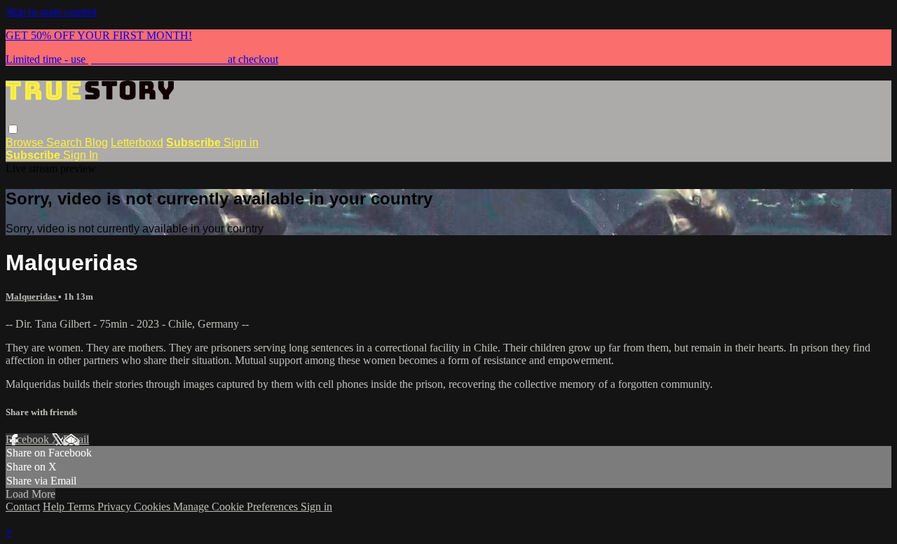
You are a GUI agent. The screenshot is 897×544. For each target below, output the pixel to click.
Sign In (80, 155)
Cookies (153, 506)
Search (65, 142)
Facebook (29, 439)
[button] (13, 129)
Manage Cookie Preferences (237, 506)
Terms (82, 506)
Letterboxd (137, 142)
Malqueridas (32, 296)
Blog (96, 142)
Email (76, 439)
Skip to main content (51, 12)
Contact (23, 506)
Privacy (115, 506)
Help (55, 506)
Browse (26, 142)
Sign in (241, 142)
